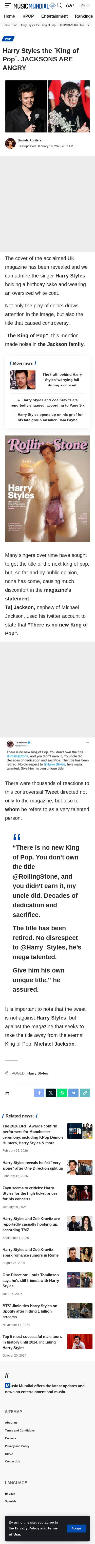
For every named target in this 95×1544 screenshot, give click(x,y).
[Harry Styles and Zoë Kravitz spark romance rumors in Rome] (79, 1254)
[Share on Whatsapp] (62, 1093)
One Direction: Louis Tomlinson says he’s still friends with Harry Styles (31, 1280)
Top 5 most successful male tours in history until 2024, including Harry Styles (32, 1342)
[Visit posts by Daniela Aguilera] (10, 143)
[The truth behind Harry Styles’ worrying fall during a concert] (22, 379)
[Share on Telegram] (73, 1093)
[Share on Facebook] (39, 1093)
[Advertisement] (47, 204)
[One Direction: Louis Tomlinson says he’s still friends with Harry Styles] (79, 1280)
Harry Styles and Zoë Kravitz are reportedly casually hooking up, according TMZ (31, 1224)
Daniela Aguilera (30, 140)
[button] (76, 1528)
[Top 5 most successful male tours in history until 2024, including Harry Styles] (79, 1341)
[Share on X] (51, 1093)
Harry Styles (37, 1073)
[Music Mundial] (35, 5)
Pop (14, 25)
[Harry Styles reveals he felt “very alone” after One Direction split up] (79, 1167)
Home (6, 25)
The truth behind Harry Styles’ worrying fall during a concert (62, 379)
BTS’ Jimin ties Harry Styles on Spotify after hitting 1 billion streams (30, 1311)
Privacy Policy (27, 1528)
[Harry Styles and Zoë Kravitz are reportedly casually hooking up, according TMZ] (79, 1223)
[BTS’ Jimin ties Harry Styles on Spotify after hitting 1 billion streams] (79, 1310)
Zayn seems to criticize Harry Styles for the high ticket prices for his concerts (30, 1193)
